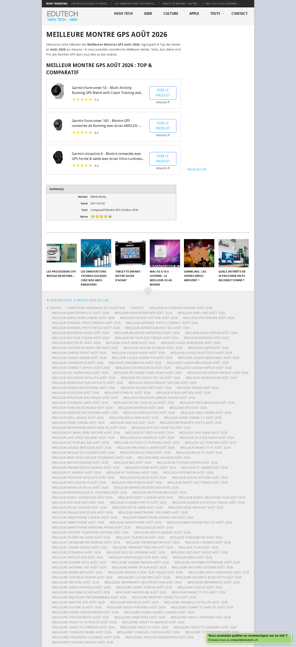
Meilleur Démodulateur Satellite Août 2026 (87, 382)
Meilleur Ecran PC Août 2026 (127, 392)
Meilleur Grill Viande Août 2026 (78, 417)
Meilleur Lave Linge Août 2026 (203, 432)
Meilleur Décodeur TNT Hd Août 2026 (150, 377)
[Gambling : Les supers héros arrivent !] (199, 253)
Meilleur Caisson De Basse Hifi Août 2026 (85, 348)
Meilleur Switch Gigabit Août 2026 (162, 532)
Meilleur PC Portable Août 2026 (132, 472)
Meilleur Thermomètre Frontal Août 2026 (86, 542)
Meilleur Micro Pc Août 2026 (199, 452)
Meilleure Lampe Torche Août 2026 (144, 587)
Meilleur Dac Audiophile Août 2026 (80, 372)
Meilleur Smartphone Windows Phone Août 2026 (91, 527)
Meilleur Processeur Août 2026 (137, 482)
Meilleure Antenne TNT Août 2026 (79, 567)
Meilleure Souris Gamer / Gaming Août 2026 (159, 612)
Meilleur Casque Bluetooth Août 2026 (201, 353)
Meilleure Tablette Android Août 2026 (153, 622)
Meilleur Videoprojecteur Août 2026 (138, 557)
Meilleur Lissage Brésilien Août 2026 (81, 447)
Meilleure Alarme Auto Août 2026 (79, 562)
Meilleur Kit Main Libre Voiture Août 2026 (86, 432)
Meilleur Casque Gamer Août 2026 (79, 358)
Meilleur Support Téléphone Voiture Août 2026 (90, 532)
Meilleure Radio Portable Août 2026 (136, 607)
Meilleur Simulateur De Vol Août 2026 (82, 512)
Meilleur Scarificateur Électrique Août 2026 (208, 502)
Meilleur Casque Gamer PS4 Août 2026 (142, 358)
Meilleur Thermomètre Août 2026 (152, 542)
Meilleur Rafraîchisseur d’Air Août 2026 (146, 487)
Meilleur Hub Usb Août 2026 (132, 422)
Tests (215, 13)
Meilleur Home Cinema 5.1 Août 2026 (193, 417)
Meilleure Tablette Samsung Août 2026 (205, 627)
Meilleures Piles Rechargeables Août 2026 (159, 637)
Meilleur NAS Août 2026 (132, 462)
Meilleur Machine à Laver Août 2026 (146, 447)
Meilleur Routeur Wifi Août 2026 (78, 502)
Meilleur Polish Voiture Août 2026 (200, 477)
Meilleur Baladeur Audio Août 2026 (80, 333)
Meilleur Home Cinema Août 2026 (78, 422)
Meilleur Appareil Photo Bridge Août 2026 (86, 323)
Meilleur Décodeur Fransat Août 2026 (218, 372)
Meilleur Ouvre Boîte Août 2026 (150, 467)
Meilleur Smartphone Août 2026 (78, 522)
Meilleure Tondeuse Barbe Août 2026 (81, 632)
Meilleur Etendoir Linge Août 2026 (80, 402)
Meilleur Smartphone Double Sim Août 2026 (158, 517)
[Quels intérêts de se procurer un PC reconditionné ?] (233, 253)
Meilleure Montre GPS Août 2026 (78, 602)
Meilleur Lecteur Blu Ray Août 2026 (80, 442)
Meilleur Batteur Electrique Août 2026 (146, 338)
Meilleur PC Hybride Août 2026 (76, 472)
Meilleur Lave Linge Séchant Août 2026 (83, 437)
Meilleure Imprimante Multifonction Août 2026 (143, 582)
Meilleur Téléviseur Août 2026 (140, 537)
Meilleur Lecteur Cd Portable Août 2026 (146, 442)
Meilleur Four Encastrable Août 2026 (82, 407)
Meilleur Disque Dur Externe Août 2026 (83, 387)
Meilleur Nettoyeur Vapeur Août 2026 (187, 462)
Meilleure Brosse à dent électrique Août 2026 (145, 572)
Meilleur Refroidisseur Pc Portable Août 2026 (89, 492)
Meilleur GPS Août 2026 (188, 407)
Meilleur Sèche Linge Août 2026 (137, 507)
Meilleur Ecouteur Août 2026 (75, 392)
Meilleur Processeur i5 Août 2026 (79, 482)
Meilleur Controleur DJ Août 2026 (142, 367)
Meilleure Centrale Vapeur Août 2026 (82, 577)
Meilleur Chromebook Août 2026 (135, 363)
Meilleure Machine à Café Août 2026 (81, 592)
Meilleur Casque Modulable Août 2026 (208, 358)
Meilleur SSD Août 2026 (154, 527)
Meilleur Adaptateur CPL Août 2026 (80, 313)
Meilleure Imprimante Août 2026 (213, 582)
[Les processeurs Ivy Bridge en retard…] (62, 253)
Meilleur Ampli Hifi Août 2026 (201, 313)
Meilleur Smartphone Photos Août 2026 (199, 522)
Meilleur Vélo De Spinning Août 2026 (135, 552)
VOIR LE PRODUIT (163, 92)
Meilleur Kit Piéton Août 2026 (149, 432)
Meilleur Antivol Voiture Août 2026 (149, 318)
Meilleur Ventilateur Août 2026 (77, 557)
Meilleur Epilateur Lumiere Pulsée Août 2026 (159, 397)
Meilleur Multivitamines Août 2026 (80, 462)
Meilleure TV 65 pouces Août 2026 (212, 632)
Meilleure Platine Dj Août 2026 (76, 607)
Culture (170, 13)
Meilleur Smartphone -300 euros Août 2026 (153, 512)
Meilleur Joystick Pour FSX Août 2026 (161, 427)
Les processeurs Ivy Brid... (90, 3)
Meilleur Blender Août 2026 (206, 338)
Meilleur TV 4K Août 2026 (198, 547)
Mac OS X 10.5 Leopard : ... (223, 3)
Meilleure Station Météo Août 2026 (80, 617)
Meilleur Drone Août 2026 (198, 387)
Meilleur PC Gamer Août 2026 (204, 467)
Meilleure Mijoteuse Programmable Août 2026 (89, 597)
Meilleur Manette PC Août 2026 (205, 447)
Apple (194, 13)
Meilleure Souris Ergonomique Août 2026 (85, 612)
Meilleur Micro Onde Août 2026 (145, 452)
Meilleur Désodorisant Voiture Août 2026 (162, 382)
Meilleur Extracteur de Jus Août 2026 (144, 402)
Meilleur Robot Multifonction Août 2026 (212, 497)
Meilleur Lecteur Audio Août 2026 (207, 437)
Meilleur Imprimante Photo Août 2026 (191, 422)
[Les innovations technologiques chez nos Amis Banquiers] (96, 253)
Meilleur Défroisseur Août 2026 (211, 377)
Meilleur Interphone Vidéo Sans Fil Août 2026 (89, 427)
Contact (239, 13)
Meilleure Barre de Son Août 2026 (139, 567)
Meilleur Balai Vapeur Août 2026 (211, 333)
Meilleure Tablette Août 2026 (144, 627)
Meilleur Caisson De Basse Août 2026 (152, 348)
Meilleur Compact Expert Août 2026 (81, 367)
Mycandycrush (197, 169)
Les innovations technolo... (135, 3)
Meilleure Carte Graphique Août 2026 (218, 572)
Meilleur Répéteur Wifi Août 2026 (159, 492)
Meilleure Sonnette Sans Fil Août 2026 (202, 607)
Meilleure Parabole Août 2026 (134, 602)
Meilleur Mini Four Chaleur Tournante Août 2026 (92, 457)
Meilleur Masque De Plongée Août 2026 (83, 452)
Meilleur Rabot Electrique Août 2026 (198, 482)
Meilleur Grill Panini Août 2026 (206, 412)
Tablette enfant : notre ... (181, 3)
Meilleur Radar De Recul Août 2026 (80, 487)
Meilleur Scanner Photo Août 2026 (138, 502)
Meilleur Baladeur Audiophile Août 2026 (147, 333)
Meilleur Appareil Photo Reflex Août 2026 (86, 328)
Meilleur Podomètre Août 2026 (188, 472)
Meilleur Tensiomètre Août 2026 (196, 537)
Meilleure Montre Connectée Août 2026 (164, 597)
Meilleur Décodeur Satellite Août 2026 (83, 377)
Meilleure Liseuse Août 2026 (199, 587)
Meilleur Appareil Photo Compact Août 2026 (162, 323)
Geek (148, 13)
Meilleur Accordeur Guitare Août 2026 (181, 308)
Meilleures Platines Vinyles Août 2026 (82, 642)
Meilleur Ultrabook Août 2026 (76, 552)
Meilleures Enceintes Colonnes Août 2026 (86, 637)
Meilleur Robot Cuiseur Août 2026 (145, 497)
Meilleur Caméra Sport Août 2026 (79, 353)
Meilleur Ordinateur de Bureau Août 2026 (86, 467)
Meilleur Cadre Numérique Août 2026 (190, 343)
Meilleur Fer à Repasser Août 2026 (207, 402)
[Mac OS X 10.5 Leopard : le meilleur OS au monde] (165, 253)
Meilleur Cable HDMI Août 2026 (130, 343)
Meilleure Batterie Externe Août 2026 (202, 567)
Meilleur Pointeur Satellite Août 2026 (83, 477)
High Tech (123, 13)
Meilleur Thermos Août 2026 (208, 542)
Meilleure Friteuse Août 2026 (75, 582)
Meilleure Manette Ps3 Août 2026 (198, 592)
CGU (106, 300)
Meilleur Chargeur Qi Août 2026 (78, 363)
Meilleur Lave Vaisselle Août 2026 (147, 437)
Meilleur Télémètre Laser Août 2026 (81, 537)
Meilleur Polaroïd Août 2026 (143, 477)
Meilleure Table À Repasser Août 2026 (201, 617)
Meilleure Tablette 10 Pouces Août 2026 (84, 622)
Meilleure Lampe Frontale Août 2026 (81, 587)
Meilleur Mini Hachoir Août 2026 (163, 457)
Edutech (65, 300)
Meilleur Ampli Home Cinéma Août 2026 (83, 318)
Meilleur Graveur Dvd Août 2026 (149, 412)
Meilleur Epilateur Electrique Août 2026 (85, 397)
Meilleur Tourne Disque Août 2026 (79, 547)
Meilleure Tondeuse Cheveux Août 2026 (148, 632)
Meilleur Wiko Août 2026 (192, 557)
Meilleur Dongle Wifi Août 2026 (146, 387)
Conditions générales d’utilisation (96, 308)
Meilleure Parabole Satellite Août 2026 (196, 602)
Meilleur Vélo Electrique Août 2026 (199, 552)
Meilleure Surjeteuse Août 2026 (139, 617)
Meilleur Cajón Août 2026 (208, 348)
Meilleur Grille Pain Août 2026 (133, 417)
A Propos (81, 300)
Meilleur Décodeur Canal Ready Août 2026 (148, 372)
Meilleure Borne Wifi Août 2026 (77, 572)
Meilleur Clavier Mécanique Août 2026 (198, 363)
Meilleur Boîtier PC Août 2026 (76, 343)
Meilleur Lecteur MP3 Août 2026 (210, 442)
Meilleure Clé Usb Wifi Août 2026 (144, 577)
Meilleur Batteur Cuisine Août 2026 (80, 338)
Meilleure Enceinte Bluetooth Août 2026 (209, 577)
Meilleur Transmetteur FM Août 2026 (143, 547)
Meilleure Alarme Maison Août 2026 (140, 562)
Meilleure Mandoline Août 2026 (140, 592)
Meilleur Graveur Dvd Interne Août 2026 (85, 412)
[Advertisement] (218, 95)
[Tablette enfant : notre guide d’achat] (130, 253)
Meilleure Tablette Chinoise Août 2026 (83, 627)
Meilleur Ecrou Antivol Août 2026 (183, 392)
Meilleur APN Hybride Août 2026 (208, 318)
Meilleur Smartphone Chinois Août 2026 (84, 517)
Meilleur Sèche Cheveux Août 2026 (79, 507)
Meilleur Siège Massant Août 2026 (195, 507)
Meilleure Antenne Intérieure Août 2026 (207, 562)
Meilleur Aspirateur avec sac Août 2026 (157, 328)
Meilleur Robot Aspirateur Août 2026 (82, 497)
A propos (54, 308)
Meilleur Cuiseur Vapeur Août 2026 (204, 367)
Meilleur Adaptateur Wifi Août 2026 (143, 313)
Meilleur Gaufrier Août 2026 (141, 407)
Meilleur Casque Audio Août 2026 (138, 353)
